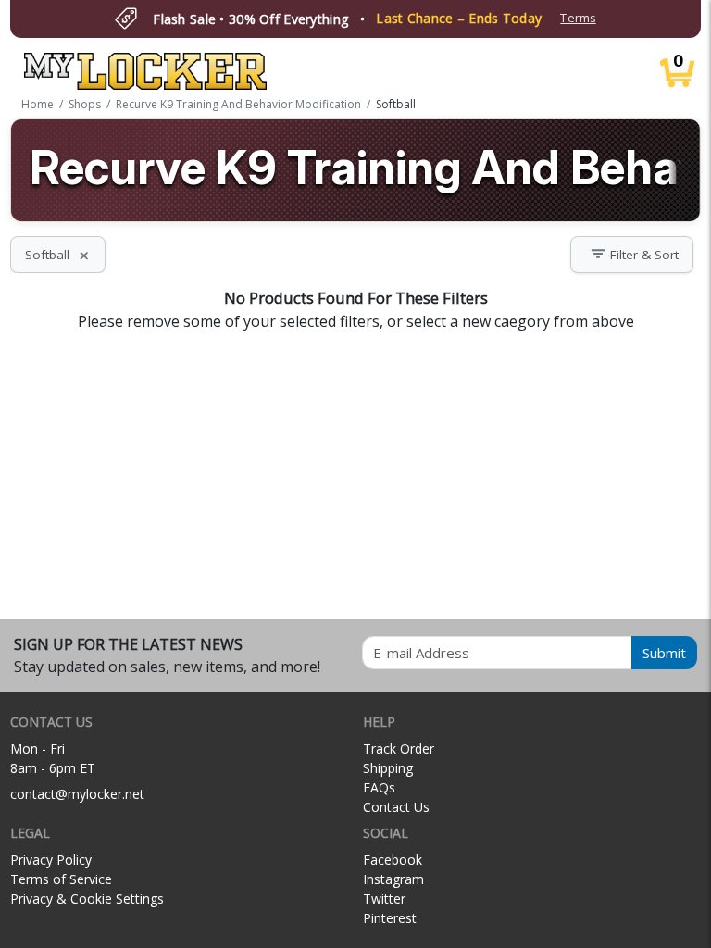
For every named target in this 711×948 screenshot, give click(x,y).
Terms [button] (577, 18)
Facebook (392, 859)
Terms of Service (61, 879)
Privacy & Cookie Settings (87, 898)
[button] (632, 254)
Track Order (398, 748)
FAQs (379, 787)
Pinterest (390, 918)
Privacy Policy (51, 859)
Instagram (393, 879)
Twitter (384, 898)
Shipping (388, 768)
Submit (664, 652)
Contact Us (396, 807)
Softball (58, 254)
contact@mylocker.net (77, 794)
